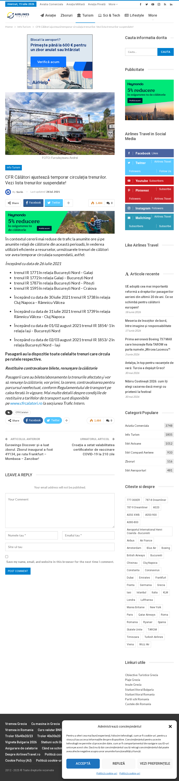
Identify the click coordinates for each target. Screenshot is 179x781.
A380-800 (132, 522)
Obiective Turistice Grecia (141, 675)
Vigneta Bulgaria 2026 (21, 742)
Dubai (130, 577)
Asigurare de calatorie (21, 748)
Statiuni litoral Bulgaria (139, 689)
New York (155, 607)
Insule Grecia (133, 684)
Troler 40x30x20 (48, 736)
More (112, 4)
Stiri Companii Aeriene (139, 452)
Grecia (161, 585)
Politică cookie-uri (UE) (61, 754)
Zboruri (66, 15)
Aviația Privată (96, 4)
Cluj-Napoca (150, 562)
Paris (130, 614)
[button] (170, 726)
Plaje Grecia (132, 680)
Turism (87, 15)
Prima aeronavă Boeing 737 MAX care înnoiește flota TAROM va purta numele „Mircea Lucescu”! (148, 344)
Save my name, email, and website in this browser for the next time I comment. (60, 561)
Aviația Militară (75, 4)
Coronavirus (152, 570)
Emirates (144, 577)
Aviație (50, 15)
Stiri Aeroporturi (135, 470)
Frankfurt (160, 577)
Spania (162, 622)
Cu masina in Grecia (45, 724)
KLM (165, 592)
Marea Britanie (136, 607)
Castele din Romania (138, 704)
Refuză (119, 764)
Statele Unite (134, 629)
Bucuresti (156, 555)
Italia (155, 592)
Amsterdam (134, 548)
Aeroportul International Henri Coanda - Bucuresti (144, 531)
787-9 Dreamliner (137, 507)
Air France (146, 540)
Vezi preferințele (155, 764)
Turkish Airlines (154, 637)
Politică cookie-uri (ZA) (52, 760)
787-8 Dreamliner (155, 500)
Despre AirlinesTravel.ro (22, 754)
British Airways (136, 555)
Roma (164, 614)
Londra (131, 599)
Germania (146, 585)
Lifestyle (137, 15)
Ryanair (147, 622)
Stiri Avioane (133, 443)
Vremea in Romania (19, 730)
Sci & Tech (111, 15)
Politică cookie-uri (106, 773)
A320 (156, 507)
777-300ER (133, 500)
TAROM (152, 629)
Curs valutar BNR (50, 730)
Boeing (166, 548)
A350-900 (151, 514)
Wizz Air (144, 644)
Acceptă (83, 764)
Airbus (130, 540)
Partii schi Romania (137, 699)
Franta (130, 585)
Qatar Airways (146, 614)
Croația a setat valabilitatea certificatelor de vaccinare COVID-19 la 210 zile (93, 449)
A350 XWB (133, 514)
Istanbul (141, 592)
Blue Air (151, 548)
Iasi (129, 592)
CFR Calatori (21, 412)
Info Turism (13, 167)
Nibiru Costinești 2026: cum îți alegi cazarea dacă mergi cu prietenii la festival (146, 387)
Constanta (133, 570)
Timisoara (133, 637)
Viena (130, 644)
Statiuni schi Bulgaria (56, 742)
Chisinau (132, 562)
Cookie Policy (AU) (18, 760)
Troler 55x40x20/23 (19, 736)
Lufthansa (147, 599)
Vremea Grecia (16, 724)
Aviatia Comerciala (51, 4)
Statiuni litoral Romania (140, 694)
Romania (132, 622)
